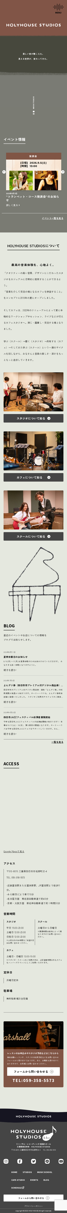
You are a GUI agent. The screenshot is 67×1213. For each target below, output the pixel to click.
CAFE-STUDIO (18, 1180)
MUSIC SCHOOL (44, 1172)
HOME (14, 1172)
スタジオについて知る (31, 418)
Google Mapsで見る (14, 851)
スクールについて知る (31, 536)
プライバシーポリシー (33, 1206)
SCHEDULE (16, 1187)
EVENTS (34, 1180)
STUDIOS (27, 1172)
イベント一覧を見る (52, 218)
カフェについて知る (31, 477)
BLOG (46, 1180)
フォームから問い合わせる (31, 1198)
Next (63, 172)
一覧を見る (57, 742)
